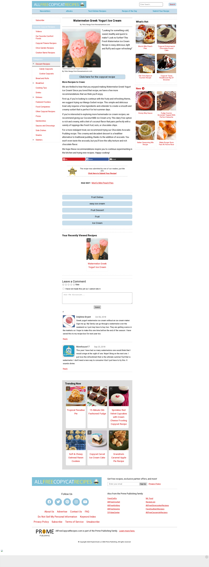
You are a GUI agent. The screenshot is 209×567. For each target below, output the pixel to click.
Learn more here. (127, 531)
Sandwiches (41, 121)
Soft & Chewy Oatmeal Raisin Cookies (75, 457)
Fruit (97, 216)
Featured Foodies (43, 102)
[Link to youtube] (85, 502)
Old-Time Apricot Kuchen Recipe (145, 77)
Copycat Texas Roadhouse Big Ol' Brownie (166, 78)
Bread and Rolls (42, 78)
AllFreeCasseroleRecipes (157, 512)
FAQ (87, 511)
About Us (49, 511)
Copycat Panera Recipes (46, 43)
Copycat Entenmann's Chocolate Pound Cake (166, 48)
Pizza (38, 116)
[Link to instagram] (76, 502)
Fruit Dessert (97, 210)
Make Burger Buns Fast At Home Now (166, 144)
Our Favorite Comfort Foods (44, 37)
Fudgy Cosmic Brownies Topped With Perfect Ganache (166, 115)
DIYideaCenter (113, 512)
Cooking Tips (41, 88)
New (138, 88)
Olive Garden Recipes (45, 48)
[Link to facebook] (49, 502)
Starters (39, 140)
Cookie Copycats (46, 73)
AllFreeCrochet (113, 502)
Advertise (62, 511)
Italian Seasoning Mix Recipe (145, 144)
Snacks (39, 135)
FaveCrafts (112, 498)
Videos (39, 31)
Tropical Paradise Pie (76, 412)
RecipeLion (150, 502)
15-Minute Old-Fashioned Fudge (97, 412)
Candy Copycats (46, 69)
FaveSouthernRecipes (155, 509)
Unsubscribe (93, 521)
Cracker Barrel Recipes (45, 53)
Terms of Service (74, 521)
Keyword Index (88, 516)
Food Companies (43, 107)
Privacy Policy (41, 521)
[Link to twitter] (58, 502)
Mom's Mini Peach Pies (102, 183)
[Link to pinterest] (67, 502)
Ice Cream (97, 223)
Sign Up (143, 484)
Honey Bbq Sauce (145, 113)
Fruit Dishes (97, 197)
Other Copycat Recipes (45, 111)
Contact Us (76, 511)
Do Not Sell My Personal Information (57, 516)
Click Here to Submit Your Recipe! (102, 173)
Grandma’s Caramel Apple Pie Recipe (118, 457)
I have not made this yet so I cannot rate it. (83, 289)
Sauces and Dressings (45, 126)
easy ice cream (97, 203)
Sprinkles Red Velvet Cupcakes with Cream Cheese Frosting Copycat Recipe (118, 417)
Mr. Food (149, 498)
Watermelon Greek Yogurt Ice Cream (97, 265)
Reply (65, 339)
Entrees (39, 97)
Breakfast (40, 83)
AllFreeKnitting (113, 505)
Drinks (38, 92)
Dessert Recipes (43, 64)
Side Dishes (41, 130)
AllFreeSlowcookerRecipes (157, 505)
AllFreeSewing (113, 509)
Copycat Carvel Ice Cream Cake (97, 456)
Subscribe (40, 20)
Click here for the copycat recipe (97, 76)
